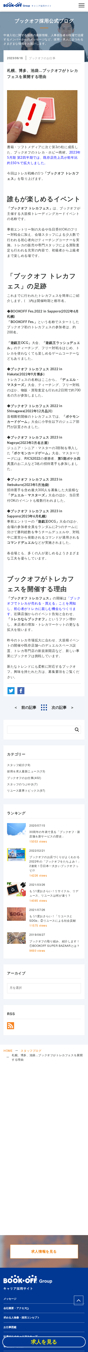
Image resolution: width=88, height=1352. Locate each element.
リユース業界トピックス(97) (26, 790)
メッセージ (10, 1299)
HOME (8, 1050)
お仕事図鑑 (10, 1327)
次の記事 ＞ (63, 707)
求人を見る (44, 1341)
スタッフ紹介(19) (19, 765)
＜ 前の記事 (25, 707)
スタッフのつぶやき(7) (22, 784)
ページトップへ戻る (78, 1300)
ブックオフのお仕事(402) (24, 778)
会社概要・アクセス (15, 1308)
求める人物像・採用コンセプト (22, 1317)
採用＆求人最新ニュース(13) (26, 771)
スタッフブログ (31, 1050)
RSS (10, 1025)
